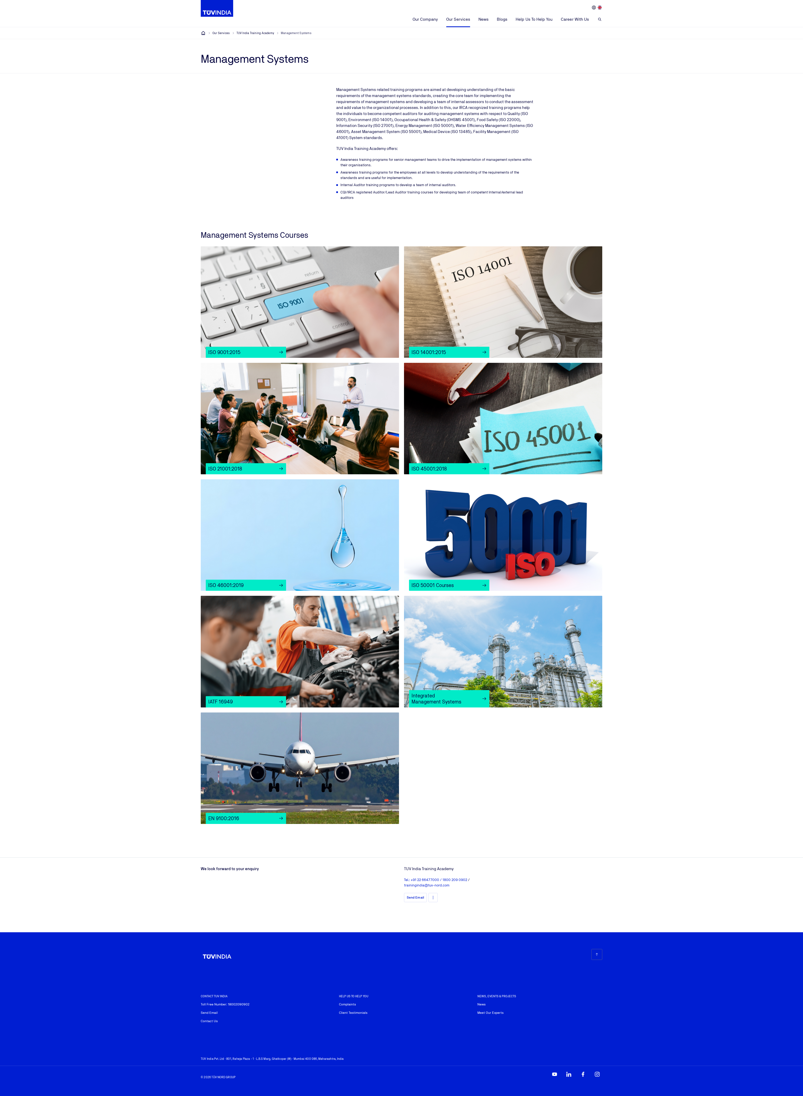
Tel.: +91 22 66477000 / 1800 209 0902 (436, 880)
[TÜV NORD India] (203, 33)
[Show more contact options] (433, 897)
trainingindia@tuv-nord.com (426, 885)
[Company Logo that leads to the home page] (217, 8)
